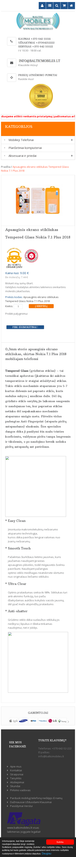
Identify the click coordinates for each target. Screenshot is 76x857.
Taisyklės (15, 778)
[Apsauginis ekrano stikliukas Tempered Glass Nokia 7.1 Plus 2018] (38, 200)
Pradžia (5, 167)
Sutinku (60, 841)
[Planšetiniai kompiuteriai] (4, 148)
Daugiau (46, 853)
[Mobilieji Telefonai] (4, 140)
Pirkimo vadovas (20, 790)
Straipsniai (16, 774)
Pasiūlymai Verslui (21, 806)
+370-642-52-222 (62, 748)
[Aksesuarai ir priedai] (4, 156)
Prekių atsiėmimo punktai (37, 75)
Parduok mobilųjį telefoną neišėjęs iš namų (36, 798)
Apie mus (15, 766)
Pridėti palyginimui (16, 313)
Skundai (15, 786)
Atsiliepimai (17, 782)
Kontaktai (16, 770)
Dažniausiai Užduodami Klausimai (31, 802)
